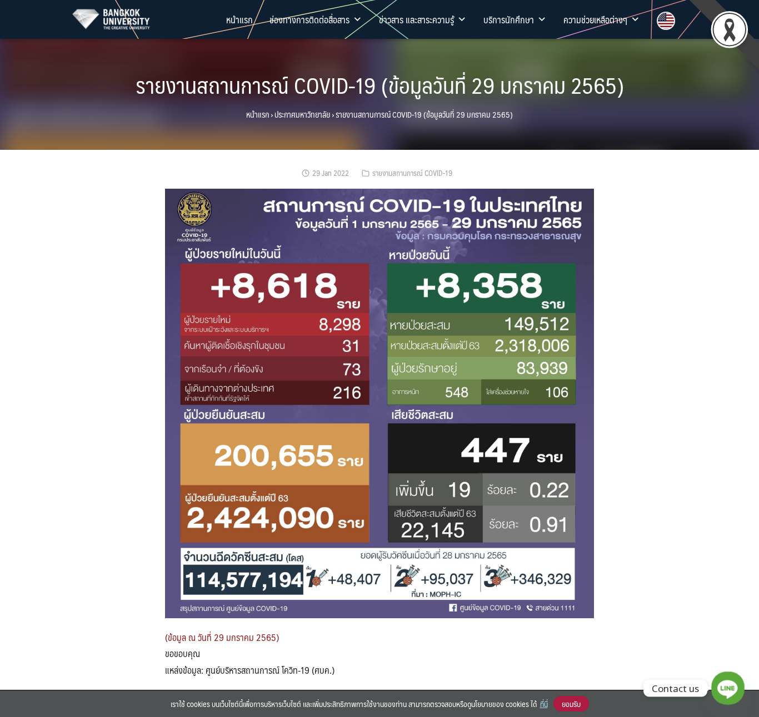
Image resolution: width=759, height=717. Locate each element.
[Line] (728, 688)
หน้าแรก (239, 19)
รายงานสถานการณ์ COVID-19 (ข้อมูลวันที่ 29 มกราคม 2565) (380, 84)
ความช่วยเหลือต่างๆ (595, 19)
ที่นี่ (544, 703)
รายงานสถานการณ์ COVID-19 (412, 172)
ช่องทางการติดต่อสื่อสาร (309, 19)
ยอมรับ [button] (571, 703)
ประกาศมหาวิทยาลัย (302, 114)
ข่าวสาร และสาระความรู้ (416, 19)
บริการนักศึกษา (508, 19)
